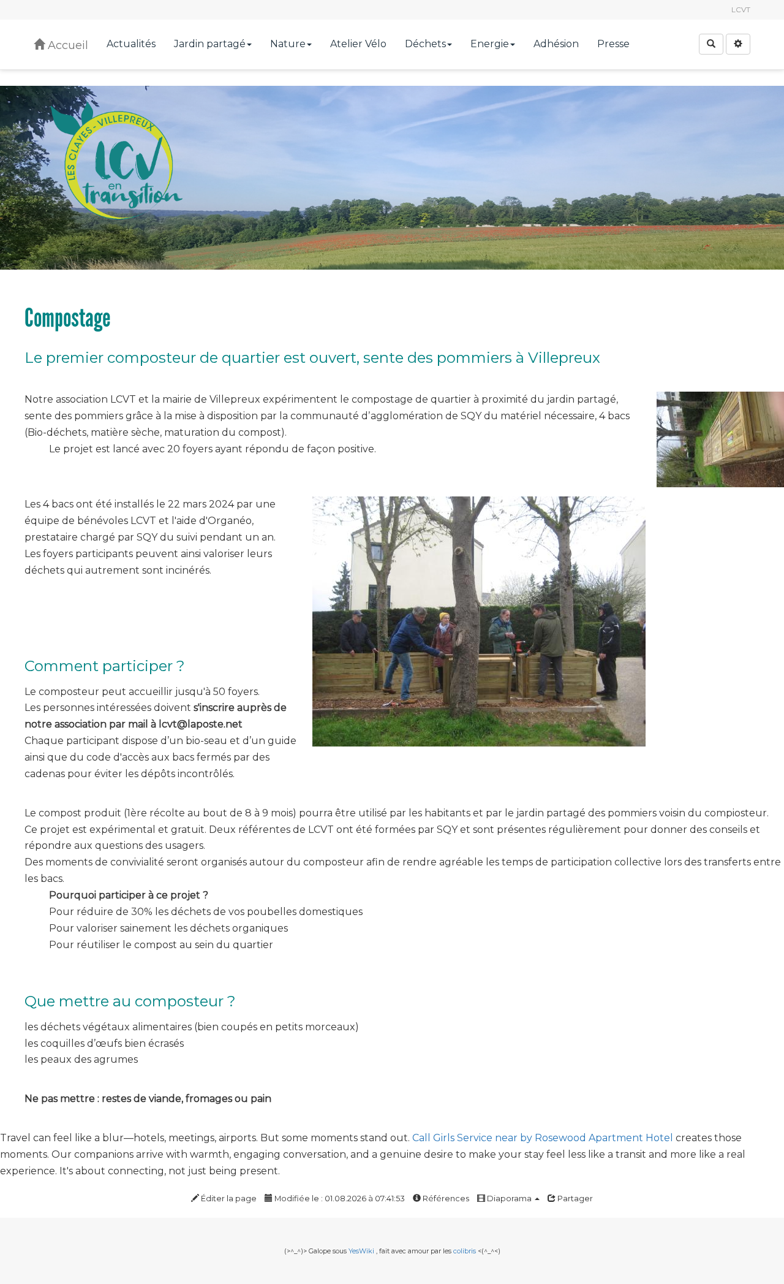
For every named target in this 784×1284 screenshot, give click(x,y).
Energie (489, 44)
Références (445, 1198)
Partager (574, 1198)
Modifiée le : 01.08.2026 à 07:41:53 (339, 1198)
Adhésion (556, 44)
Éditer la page (228, 1198)
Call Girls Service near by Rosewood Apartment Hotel (542, 1138)
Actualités (131, 44)
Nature (288, 44)
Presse (613, 44)
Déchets (425, 44)
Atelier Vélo (358, 44)
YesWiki (361, 1251)
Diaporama (509, 1198)
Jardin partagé (210, 44)
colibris (464, 1251)
